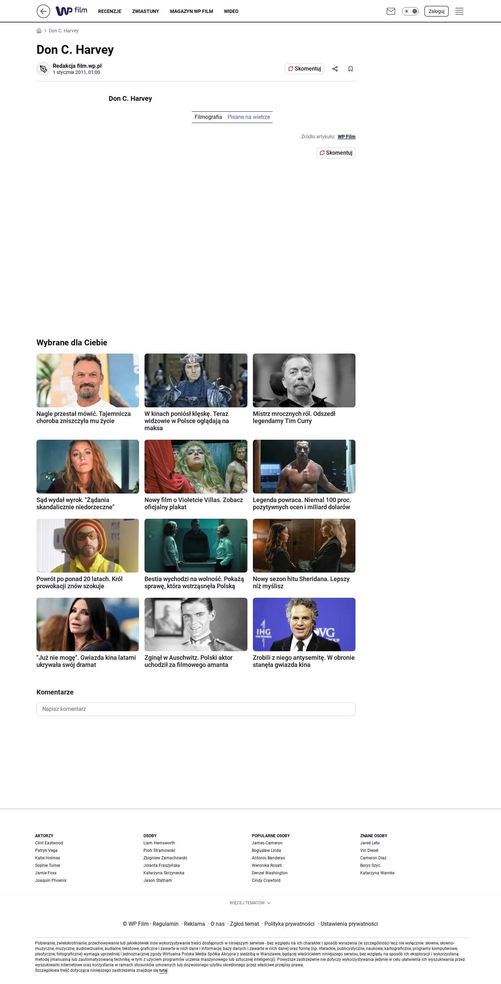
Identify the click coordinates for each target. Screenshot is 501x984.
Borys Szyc (370, 865)
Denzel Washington (270, 873)
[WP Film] (77, 11)
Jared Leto (370, 843)
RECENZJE (109, 11)
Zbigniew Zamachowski (165, 858)
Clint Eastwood (49, 843)
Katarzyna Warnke (377, 873)
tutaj (163, 970)
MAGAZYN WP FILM (191, 11)
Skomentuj (308, 68)
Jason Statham (157, 880)
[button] (410, 11)
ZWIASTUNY (145, 11)
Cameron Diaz (373, 858)
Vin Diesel (369, 850)
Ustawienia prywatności (348, 924)
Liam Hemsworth (159, 843)
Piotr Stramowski (159, 850)
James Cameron (267, 843)
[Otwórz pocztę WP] (390, 11)
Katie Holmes (47, 858)
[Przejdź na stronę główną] (43, 16)
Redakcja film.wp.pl (77, 66)
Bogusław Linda (266, 850)
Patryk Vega (46, 850)
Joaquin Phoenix (50, 880)
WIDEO (231, 11)
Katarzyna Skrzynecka (163, 873)
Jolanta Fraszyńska (161, 865)
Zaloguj (436, 11)
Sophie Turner (47, 865)
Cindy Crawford (266, 880)
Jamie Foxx (46, 873)
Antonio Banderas (268, 858)
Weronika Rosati (267, 865)
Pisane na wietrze (249, 117)
